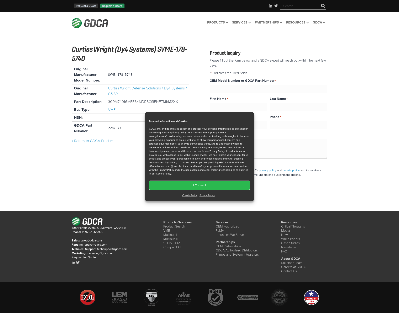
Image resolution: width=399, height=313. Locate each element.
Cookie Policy (189, 195)
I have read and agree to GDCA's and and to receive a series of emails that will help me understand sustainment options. (268, 172)
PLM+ (220, 230)
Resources (289, 222)
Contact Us (289, 271)
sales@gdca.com (91, 240)
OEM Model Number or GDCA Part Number (243, 80)
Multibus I (170, 234)
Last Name (279, 98)
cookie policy (291, 170)
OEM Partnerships (228, 246)
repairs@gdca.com (95, 244)
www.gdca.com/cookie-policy (165, 136)
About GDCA (290, 258)
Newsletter (288, 247)
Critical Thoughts (293, 226)
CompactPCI (172, 247)
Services (222, 222)
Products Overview (177, 222)
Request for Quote (84, 257)
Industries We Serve (230, 234)
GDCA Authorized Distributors (237, 250)
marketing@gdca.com (100, 253)
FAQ (284, 251)
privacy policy (267, 170)
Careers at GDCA (293, 267)
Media (285, 230)
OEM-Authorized (227, 226)
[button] (86, 6)
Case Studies (290, 243)
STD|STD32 (171, 243)
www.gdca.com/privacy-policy (169, 132)
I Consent (199, 185)
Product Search (174, 226)
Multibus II (170, 238)
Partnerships (225, 242)
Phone (275, 116)
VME (112, 109)
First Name (219, 98)
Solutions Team (292, 262)
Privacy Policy (207, 195)
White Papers (290, 238)
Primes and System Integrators (237, 254)
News (285, 234)
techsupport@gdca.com (112, 249)
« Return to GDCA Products (93, 141)
